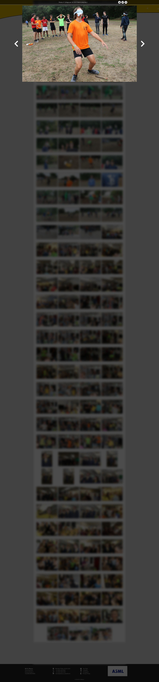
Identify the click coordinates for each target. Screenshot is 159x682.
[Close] (126, 2)
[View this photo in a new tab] (122, 2)
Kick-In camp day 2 (82, 2)
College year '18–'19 (70, 2)
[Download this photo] (119, 2)
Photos (61, 2)
